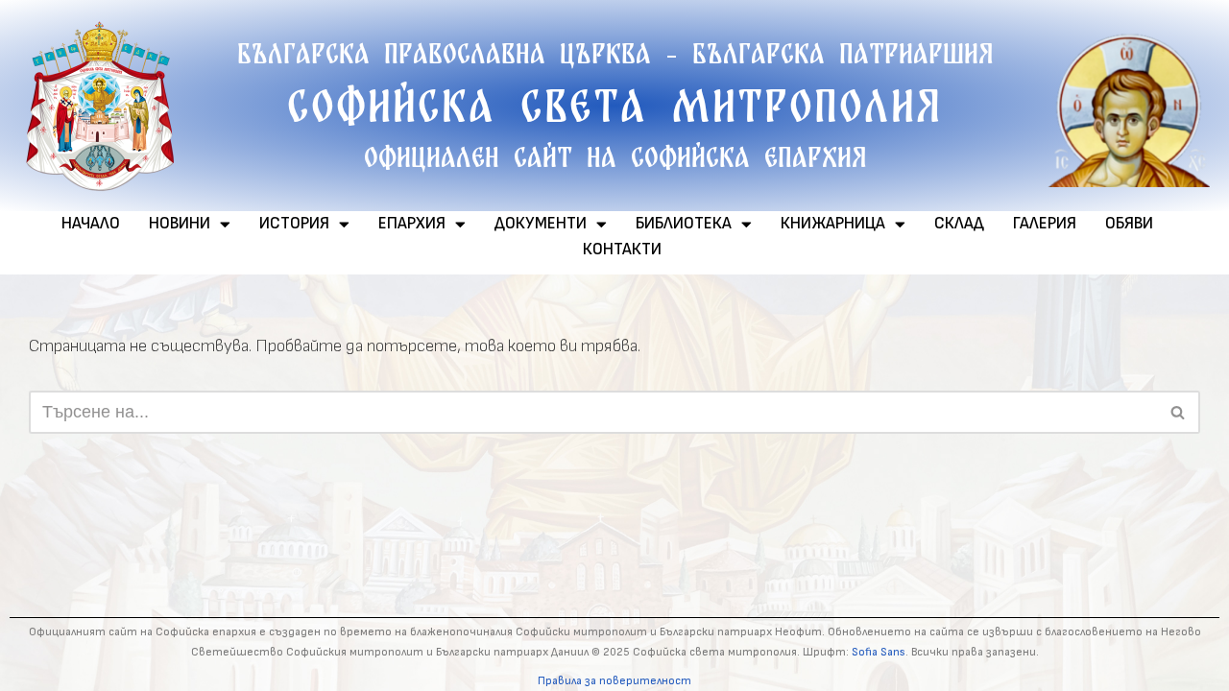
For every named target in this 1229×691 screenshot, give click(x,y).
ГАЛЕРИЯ (1044, 223)
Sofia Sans (878, 652)
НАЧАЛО (90, 223)
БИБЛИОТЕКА (684, 223)
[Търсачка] (1178, 412)
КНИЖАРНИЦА (833, 223)
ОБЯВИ (1129, 223)
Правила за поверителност (614, 681)
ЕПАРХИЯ (412, 223)
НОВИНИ (179, 223)
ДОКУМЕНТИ (540, 223)
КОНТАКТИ (622, 249)
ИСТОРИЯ (294, 223)
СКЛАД (959, 223)
